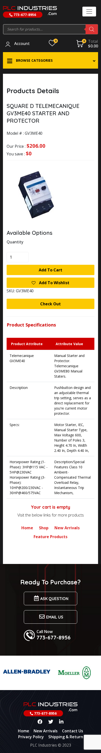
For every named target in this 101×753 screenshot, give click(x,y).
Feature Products (50, 536)
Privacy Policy (31, 736)
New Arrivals (67, 528)
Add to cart (50, 270)
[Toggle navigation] (89, 11)
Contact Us (72, 731)
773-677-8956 (24, 14)
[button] (50, 60)
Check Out (50, 304)
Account (22, 44)
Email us (54, 617)
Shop (44, 528)
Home (27, 528)
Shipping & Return (65, 736)
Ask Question (54, 598)
